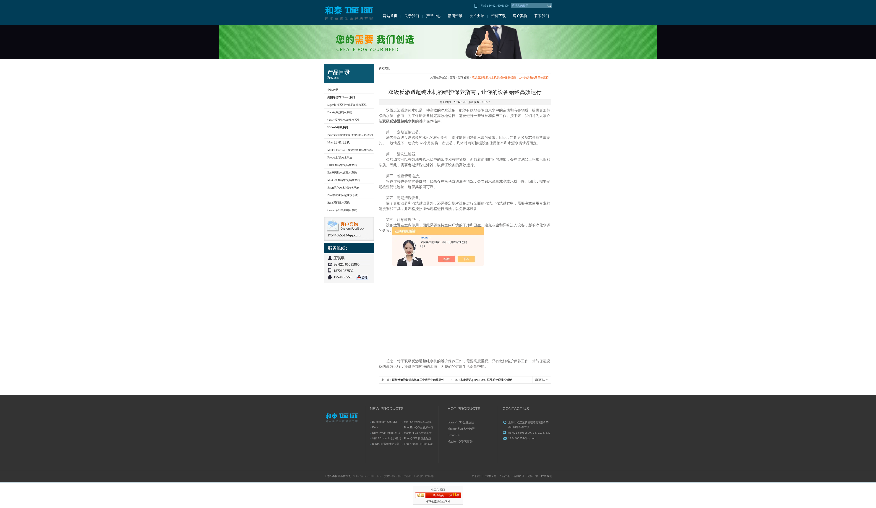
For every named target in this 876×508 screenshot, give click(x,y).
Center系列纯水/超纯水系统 (343, 120)
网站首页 (390, 16)
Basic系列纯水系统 (338, 202)
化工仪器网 (405, 476)
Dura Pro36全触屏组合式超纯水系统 (386, 432)
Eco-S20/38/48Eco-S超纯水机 (418, 443)
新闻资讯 (455, 16)
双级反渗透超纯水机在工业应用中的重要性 (418, 379)
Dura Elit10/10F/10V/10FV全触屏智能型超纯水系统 (386, 427)
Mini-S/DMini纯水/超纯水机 (418, 421)
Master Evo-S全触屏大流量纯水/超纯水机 (418, 432)
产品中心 (433, 16)
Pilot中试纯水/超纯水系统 (342, 195)
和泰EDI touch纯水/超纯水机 (386, 438)
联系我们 (541, 16)
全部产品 (332, 89)
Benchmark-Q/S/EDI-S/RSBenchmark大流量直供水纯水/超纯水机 (386, 421)
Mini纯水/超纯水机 (338, 142)
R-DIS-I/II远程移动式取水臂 (386, 443)
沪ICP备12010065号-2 (367, 476)
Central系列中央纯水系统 (342, 210)
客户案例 (520, 16)
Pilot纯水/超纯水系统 (339, 157)
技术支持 (476, 16)
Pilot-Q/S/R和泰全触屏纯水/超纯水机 (417, 438)
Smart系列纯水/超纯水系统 (343, 187)
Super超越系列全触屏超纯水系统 (347, 104)
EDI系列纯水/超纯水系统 (342, 165)
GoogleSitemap (424, 476)
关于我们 (411, 16)
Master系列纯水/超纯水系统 (343, 180)
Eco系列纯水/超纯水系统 (342, 172)
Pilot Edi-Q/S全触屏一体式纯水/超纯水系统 (418, 427)
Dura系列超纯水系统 (339, 112)
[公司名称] (349, 12)
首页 (452, 77)
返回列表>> (541, 379)
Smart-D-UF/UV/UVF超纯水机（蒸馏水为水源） (461, 435)
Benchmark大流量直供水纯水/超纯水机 (350, 135)
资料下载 (498, 16)
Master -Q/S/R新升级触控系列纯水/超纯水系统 (460, 442)
